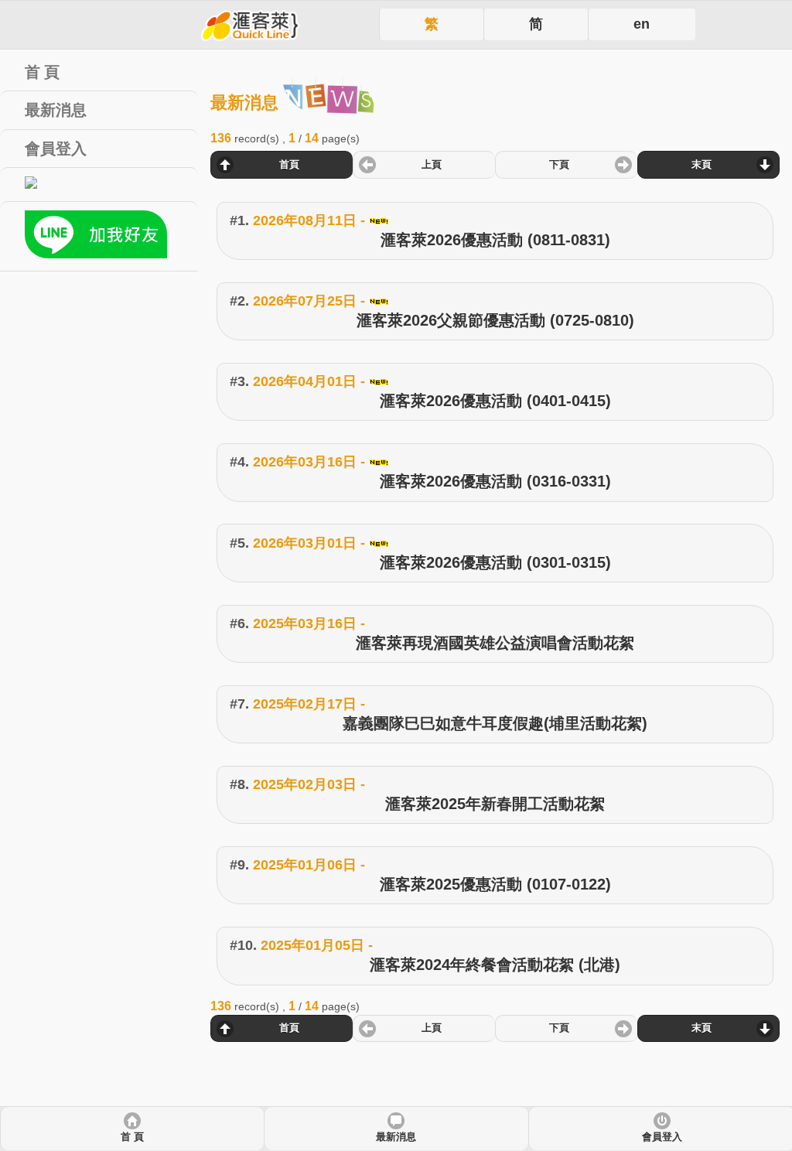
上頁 (432, 164)
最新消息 (396, 1137)
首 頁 (132, 1137)
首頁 (289, 164)
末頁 (701, 164)
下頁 (559, 164)
